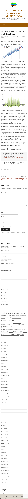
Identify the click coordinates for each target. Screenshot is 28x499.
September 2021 (4, 375)
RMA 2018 (5, 329)
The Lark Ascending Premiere (6, 259)
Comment (3, 192)
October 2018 (3, 440)
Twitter (3, 492)
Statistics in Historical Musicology (14, 13)
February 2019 (4, 431)
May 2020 (3, 405)
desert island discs (14, 318)
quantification (12, 326)
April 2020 (3, 408)
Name (2, 208)
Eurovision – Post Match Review (7, 263)
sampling (10, 329)
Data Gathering (4, 286)
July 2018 (3, 449)
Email (2, 212)
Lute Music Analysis (5, 254)
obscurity (10, 324)
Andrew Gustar (16, 36)
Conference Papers (4, 283)
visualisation (8, 169)
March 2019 (3, 428)
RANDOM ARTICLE (6, 270)
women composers (17, 335)
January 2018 (3, 464)
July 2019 (3, 422)
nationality (3, 324)
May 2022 (3, 366)
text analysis (18, 332)
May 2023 (3, 351)
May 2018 (3, 452)
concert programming (16, 315)
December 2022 (4, 360)
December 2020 (4, 387)
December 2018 (4, 434)
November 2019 (4, 413)
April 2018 (3, 455)
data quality (3, 318)
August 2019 (3, 419)
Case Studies (3, 280)
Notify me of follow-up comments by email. (9, 222)
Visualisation (12, 167)
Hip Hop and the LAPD (5, 250)
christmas (6, 315)
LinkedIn (3, 490)
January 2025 (3, 342)
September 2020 (4, 396)
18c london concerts (8, 313)
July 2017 (3, 482)
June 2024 (3, 348)
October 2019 (3, 416)
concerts (21, 315)
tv (2, 335)
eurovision (16, 320)
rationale (23, 326)
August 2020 (3, 399)
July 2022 (3, 363)
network (7, 324)
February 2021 (4, 384)
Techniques (3, 301)
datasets (21, 167)
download (19, 318)
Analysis (4, 167)
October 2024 (3, 345)
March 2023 (3, 357)
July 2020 (3, 402)
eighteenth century (7, 320)
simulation (20, 329)
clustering (11, 315)
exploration (21, 320)
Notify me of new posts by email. (7, 226)
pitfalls (13, 324)
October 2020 (3, 393)
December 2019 (4, 410)
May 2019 (3, 425)
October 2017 (3, 473)
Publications (3, 298)
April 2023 (3, 354)
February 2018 (4, 461)
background (17, 313)
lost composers (17, 323)
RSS (3, 493)
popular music (16, 324)
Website (2, 216)
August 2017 (3, 479)
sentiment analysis (15, 329)
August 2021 (3, 378)
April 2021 (3, 381)
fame (24, 320)
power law (21, 324)
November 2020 (4, 390)
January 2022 (3, 369)
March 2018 (3, 458)
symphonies (11, 332)
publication (3, 169)
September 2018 (4, 443)
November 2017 (4, 470)
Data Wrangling (4, 289)
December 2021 (4, 372)
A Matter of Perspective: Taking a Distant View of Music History (13, 246)
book (24, 313)
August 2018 (3, 446)
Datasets (7, 167)
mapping (23, 323)
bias (19, 167)
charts (2, 315)
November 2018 (4, 437)
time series (25, 332)
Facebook (4, 489)
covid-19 (24, 315)
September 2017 (4, 476)
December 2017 (4, 467)
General (2, 295)
